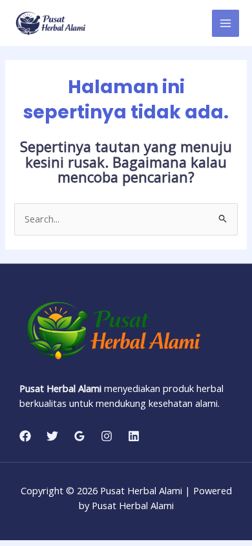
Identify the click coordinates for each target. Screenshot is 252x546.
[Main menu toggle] (225, 23)
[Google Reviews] (79, 436)
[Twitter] (52, 436)
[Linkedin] (134, 436)
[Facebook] (25, 436)
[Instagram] (106, 436)
